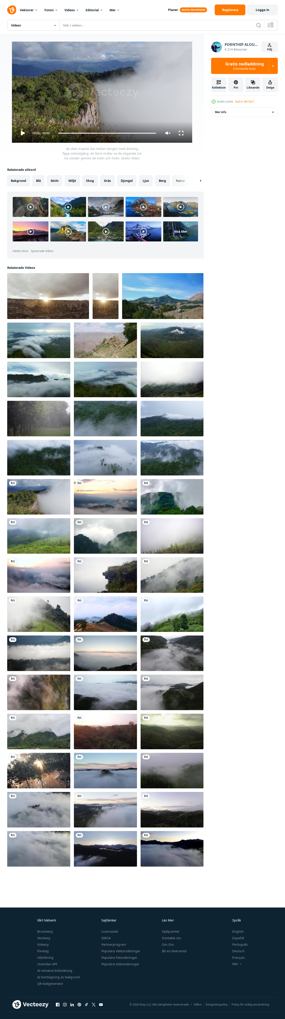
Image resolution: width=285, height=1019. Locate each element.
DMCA (106, 938)
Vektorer (27, 10)
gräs (107, 180)
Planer (173, 10)
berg (162, 180)
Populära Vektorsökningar (120, 951)
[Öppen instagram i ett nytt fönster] (65, 1004)
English (238, 931)
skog (90, 180)
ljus (146, 180)
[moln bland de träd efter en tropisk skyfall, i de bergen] (38, 457)
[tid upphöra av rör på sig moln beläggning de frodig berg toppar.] (38, 731)
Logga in (262, 10)
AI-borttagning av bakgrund (58, 977)
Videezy (43, 944)
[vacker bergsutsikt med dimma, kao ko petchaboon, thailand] (172, 731)
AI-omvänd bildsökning (54, 970)
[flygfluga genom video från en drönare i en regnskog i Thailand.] (105, 731)
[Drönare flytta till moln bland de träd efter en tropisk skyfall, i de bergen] (172, 418)
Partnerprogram (113, 944)
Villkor (198, 1004)
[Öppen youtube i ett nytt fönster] (101, 1004)
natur (180, 180)
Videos (69, 10)
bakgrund (18, 180)
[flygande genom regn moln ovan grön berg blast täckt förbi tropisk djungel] (38, 340)
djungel (127, 180)
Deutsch (238, 951)
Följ (269, 49)
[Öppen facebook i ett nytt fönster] (57, 1004)
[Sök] (258, 25)
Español (238, 938)
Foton (49, 10)
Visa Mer (180, 231)
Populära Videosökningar (120, 964)
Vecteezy (43, 938)
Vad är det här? (244, 101)
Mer (112, 10)
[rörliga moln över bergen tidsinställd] (105, 614)
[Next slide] (196, 180)
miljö (72, 180)
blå (38, 180)
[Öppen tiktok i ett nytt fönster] (86, 1004)
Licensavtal (109, 931)
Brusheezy (45, 931)
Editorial (92, 10)
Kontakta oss (171, 938)
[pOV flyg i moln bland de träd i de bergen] (105, 457)
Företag (43, 951)
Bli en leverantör (174, 951)
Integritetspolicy (217, 1004)
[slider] (107, 133)
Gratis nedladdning (244, 66)
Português (240, 944)
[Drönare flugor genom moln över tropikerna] (105, 418)
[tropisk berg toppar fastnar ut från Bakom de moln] (38, 379)
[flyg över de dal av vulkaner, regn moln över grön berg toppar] (172, 340)
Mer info (220, 112)
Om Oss (168, 944)
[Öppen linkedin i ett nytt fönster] (72, 1004)
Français (238, 957)
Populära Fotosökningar (119, 957)
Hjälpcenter (171, 931)
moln (55, 180)
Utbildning (45, 957)
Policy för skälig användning (250, 1004)
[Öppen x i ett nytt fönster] (94, 1004)
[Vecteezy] (11, 9)
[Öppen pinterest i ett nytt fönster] (79, 1004)
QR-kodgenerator (50, 983)
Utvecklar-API (47, 964)
